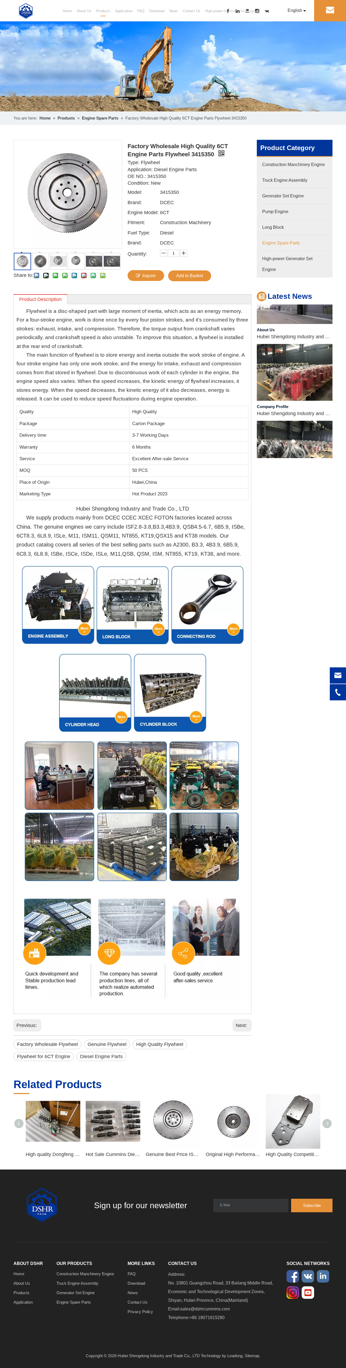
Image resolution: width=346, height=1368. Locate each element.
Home (67, 11)
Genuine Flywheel (107, 1044)
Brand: (135, 202)
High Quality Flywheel (159, 1044)
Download (156, 11)
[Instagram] (260, 11)
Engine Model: (143, 212)
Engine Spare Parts (73, 1302)
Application (123, 11)
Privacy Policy (140, 1311)
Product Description (40, 299)
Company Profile (272, 395)
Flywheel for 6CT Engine (43, 1056)
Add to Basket (189, 275)
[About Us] (294, 311)
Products (103, 11)
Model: (135, 192)
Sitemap (252, 1355)
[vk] (269, 11)
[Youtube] (250, 11)
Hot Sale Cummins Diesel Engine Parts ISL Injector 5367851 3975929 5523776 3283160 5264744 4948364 (113, 1154)
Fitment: (136, 222)
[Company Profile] (294, 387)
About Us (84, 11)
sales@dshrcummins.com (205, 1309)
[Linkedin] (240, 11)
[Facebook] (231, 11)
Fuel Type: (139, 233)
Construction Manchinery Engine (85, 1273)
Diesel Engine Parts (101, 1056)
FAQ (140, 11)
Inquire (149, 275)
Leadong (234, 1355)
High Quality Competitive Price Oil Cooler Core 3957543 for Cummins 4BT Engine (293, 1154)
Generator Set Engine (75, 1292)
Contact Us (191, 11)
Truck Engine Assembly (77, 1283)
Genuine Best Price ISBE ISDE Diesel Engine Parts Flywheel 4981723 (173, 1154)
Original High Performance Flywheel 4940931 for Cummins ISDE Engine (233, 1154)
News (173, 11)
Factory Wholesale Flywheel (47, 1044)
